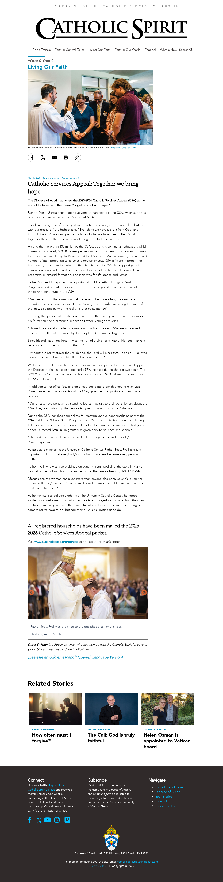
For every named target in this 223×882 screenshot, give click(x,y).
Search (184, 50)
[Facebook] (31, 820)
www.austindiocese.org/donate (56, 542)
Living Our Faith (100, 50)
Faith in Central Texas (69, 50)
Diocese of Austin (168, 792)
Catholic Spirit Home (170, 787)
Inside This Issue (167, 806)
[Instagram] (59, 820)
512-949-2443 (97, 866)
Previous (31, 592)
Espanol (150, 50)
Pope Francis (42, 50)
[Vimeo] (68, 820)
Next (144, 592)
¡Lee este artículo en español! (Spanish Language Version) (75, 657)
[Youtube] (49, 820)
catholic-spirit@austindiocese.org (137, 862)
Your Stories (40, 61)
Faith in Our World (128, 50)
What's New (168, 50)
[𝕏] (40, 820)
